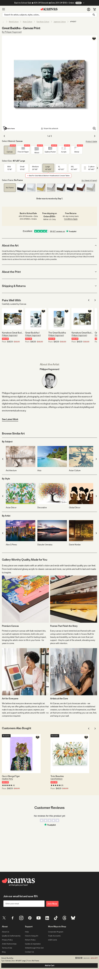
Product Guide (91, 141)
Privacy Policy (7, 940)
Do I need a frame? (89, 180)
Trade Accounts (54, 936)
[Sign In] (88, 9)
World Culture (13, 22)
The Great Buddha (57, 332)
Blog (3, 952)
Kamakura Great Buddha (82, 332)
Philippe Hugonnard (9, 335)
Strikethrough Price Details (35, 948)
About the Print (11, 271)
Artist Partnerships (9, 944)
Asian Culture (27, 22)
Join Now (52, 903)
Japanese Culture (60, 22)
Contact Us (29, 952)
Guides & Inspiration (33, 944)
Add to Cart (49, 965)
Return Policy (30, 940)
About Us (5, 932)
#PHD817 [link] (73, 22)
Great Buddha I (32, 332)
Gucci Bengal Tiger (11, 776)
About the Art (10, 245)
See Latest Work (10, 419)
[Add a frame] (9, 128)
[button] (9, 150)
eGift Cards (52, 940)
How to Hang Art (31, 936)
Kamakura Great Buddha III (12, 332)
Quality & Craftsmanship (11, 936)
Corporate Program (55, 932)
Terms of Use (7, 948)
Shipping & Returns (14, 286)
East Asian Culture (43, 22)
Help (27, 932)
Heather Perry (7, 779)
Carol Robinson (57, 779)
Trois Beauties (57, 776)
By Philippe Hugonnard (12, 32)
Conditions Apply (70, 219)
